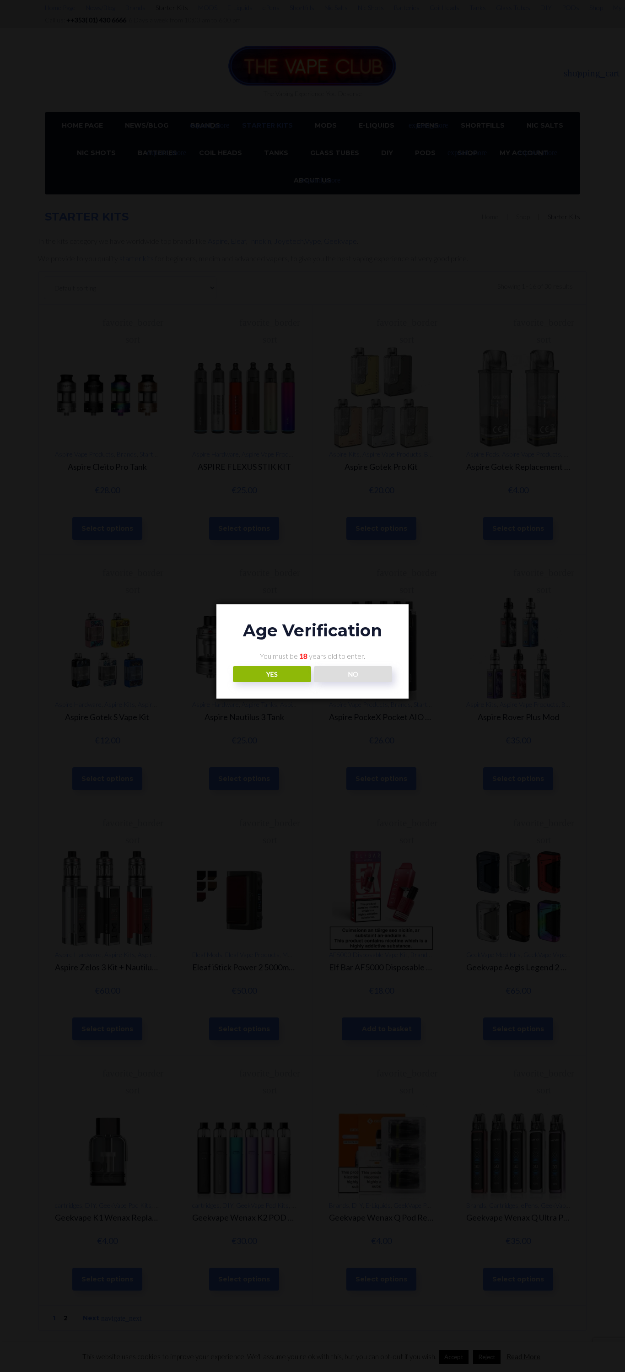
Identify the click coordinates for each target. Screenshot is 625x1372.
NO (353, 674)
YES (272, 674)
